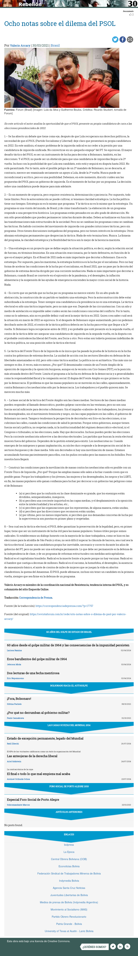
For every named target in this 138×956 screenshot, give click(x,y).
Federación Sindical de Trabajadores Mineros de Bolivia (69, 873)
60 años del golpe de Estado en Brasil (69, 631)
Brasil (55, 45)
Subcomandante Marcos (18, 804)
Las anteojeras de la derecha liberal (32, 756)
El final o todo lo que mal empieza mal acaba (38, 774)
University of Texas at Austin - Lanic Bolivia (69, 931)
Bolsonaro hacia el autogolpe (69, 685)
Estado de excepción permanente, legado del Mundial (45, 738)
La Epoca (69, 852)
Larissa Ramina (14, 650)
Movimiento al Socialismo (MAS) (69, 909)
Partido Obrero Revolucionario (69, 916)
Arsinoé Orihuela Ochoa (18, 779)
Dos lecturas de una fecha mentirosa (33, 673)
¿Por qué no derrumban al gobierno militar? (38, 713)
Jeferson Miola (14, 664)
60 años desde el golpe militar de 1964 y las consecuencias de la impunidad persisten (68, 645)
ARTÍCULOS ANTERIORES (69, 811)
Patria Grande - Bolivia (69, 924)
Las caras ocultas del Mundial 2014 (69, 725)
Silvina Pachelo (14, 704)
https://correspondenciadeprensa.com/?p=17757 (64, 606)
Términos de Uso (80, 941)
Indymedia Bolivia (69, 880)
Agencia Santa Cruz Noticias (69, 888)
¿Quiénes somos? (94, 947)
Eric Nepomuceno (15, 678)
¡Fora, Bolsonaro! (19, 698)
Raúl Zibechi (13, 743)
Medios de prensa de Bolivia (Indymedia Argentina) (69, 902)
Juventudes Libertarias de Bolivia (69, 895)
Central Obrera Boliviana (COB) (69, 859)
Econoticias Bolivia (69, 866)
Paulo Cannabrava (15, 718)
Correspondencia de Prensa (35, 597)
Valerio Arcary (20, 45)
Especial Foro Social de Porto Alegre (33, 799)
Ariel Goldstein (14, 761)
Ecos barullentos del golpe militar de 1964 (37, 659)
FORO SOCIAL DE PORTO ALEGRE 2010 (69, 786)
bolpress (69, 844)
